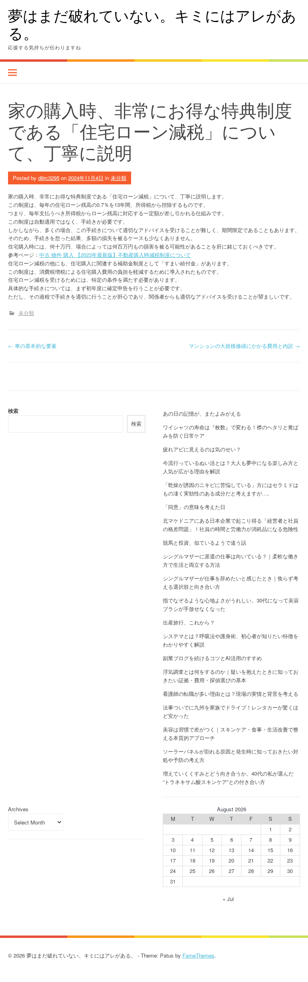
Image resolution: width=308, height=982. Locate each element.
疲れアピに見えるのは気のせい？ (202, 449)
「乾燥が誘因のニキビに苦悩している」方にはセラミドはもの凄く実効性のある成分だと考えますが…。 (230, 489)
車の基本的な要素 (32, 346)
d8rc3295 (48, 178)
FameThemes (198, 955)
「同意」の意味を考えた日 (194, 507)
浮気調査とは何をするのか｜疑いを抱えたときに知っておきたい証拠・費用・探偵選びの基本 (230, 676)
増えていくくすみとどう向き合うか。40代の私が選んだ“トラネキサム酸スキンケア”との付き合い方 (228, 778)
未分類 (118, 178)
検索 (13, 410)
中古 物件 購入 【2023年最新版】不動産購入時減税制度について (115, 255)
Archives (18, 809)
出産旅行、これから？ (189, 622)
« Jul (228, 899)
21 (251, 860)
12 (212, 850)
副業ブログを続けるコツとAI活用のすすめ (212, 658)
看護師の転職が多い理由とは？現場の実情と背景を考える (230, 693)
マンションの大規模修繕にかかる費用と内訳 (244, 346)
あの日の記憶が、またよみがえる (202, 413)
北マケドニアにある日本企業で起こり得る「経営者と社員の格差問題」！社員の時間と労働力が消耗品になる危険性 (230, 525)
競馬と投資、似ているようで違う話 (204, 542)
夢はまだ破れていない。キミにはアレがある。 (152, 24)
